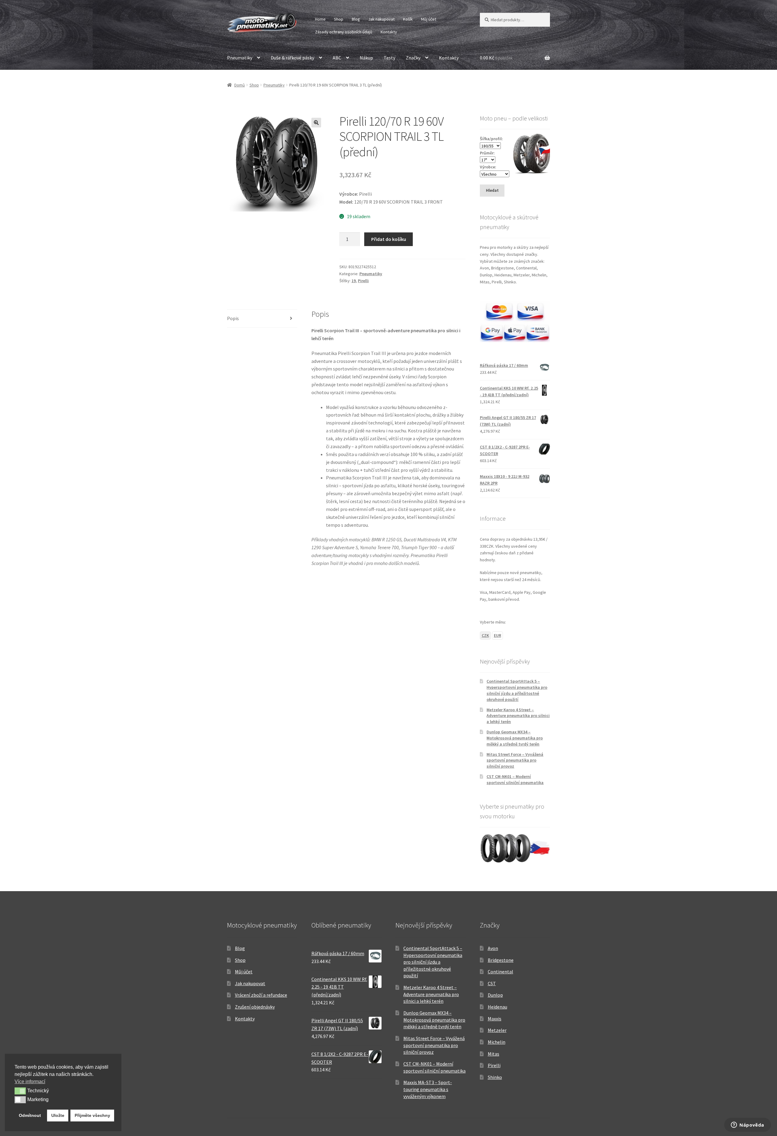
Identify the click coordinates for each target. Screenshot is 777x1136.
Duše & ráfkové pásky (292, 58)
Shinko (495, 1077)
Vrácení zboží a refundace (261, 995)
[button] (316, 122)
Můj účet (428, 19)
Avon (493, 948)
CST (492, 983)
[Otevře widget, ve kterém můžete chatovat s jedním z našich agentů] (747, 1125)
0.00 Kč (496, 58)
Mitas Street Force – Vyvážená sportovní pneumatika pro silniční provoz (515, 760)
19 (353, 280)
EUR (497, 635)
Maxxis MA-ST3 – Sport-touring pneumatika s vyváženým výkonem (427, 1089)
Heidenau (497, 1007)
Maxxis (494, 1019)
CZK (485, 635)
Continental (500, 972)
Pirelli (363, 280)
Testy (389, 58)
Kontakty (389, 32)
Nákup (366, 58)
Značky (413, 58)
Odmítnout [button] (30, 1115)
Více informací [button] (30, 1081)
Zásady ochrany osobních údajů (343, 32)
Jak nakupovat (381, 19)
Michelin (496, 1042)
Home (320, 19)
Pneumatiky (239, 58)
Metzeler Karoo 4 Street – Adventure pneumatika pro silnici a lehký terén (518, 716)
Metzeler (497, 1030)
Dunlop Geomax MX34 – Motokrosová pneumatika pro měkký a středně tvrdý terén (515, 738)
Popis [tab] (233, 318)
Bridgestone (501, 960)
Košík (408, 19)
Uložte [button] (57, 1115)
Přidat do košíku (388, 239)
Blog (356, 19)
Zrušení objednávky (255, 1007)
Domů (239, 85)
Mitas (493, 1054)
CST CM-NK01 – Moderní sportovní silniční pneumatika (515, 779)
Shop (338, 19)
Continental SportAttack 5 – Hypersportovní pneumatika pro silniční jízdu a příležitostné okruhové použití (517, 690)
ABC (337, 58)
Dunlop (495, 995)
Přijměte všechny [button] (92, 1115)
